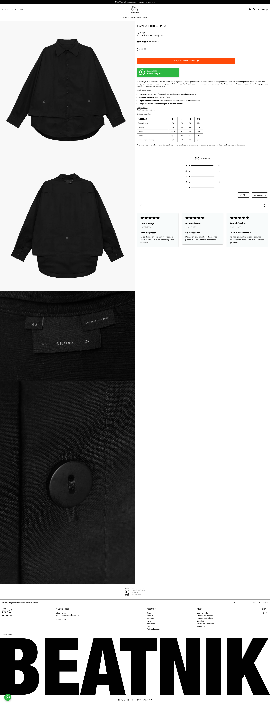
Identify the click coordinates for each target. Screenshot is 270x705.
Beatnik (10, 635)
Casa (148, 626)
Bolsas (149, 613)
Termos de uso (202, 626)
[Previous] (141, 205)
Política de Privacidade (205, 623)
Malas (149, 621)
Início (125, 17)
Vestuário (150, 618)
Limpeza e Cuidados (205, 615)
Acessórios (151, 623)
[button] (254, 9)
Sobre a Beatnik (203, 613)
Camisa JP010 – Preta (138, 17)
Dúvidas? (200, 621)
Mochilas (150, 615)
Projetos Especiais (153, 629)
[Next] (263, 205)
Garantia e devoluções (205, 618)
